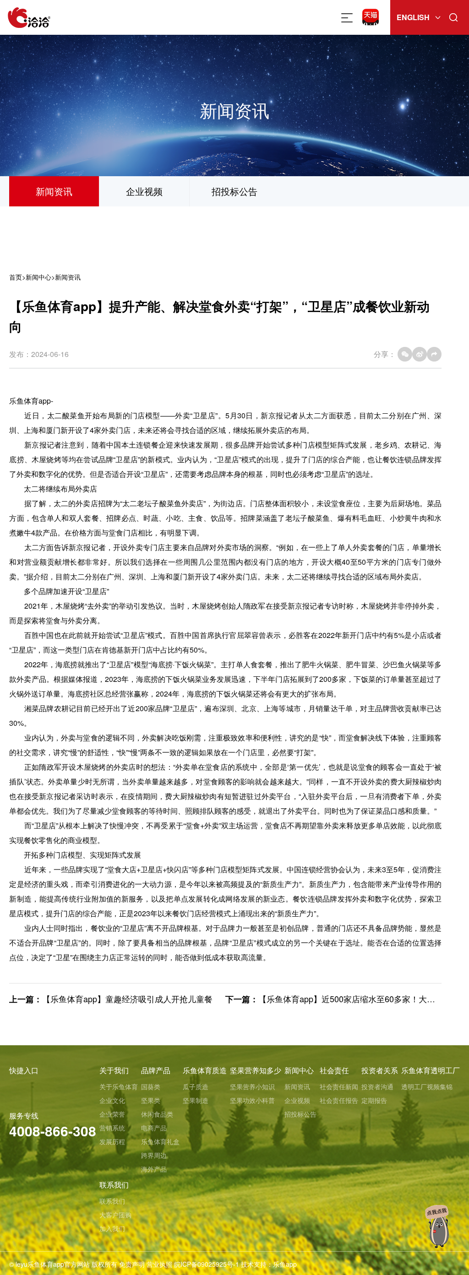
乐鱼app (285, 1264)
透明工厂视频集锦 (427, 1086)
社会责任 (334, 1070)
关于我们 (114, 1070)
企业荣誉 (112, 1113)
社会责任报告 (339, 1100)
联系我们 (114, 1184)
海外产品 (154, 1168)
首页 (15, 276)
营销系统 (112, 1127)
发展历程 (112, 1141)
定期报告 (374, 1100)
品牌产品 (155, 1070)
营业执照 (159, 1264)
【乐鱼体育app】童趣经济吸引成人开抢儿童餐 (127, 999)
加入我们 (112, 1228)
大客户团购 (115, 1214)
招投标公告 (234, 191)
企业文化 (112, 1100)
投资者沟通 (377, 1086)
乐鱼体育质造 (205, 1070)
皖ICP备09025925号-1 (206, 1264)
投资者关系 (379, 1070)
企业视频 (144, 191)
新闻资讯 (54, 191)
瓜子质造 (195, 1086)
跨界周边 (154, 1155)
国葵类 (150, 1086)
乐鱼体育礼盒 (160, 1141)
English (413, 17)
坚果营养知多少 (255, 1070)
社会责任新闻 (339, 1086)
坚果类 (150, 1100)
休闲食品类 (157, 1113)
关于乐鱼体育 (118, 1086)
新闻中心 (38, 276)
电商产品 (154, 1127)
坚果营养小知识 (252, 1086)
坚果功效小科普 (252, 1100)
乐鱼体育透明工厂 (430, 1070)
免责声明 (132, 1264)
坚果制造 (195, 1100)
